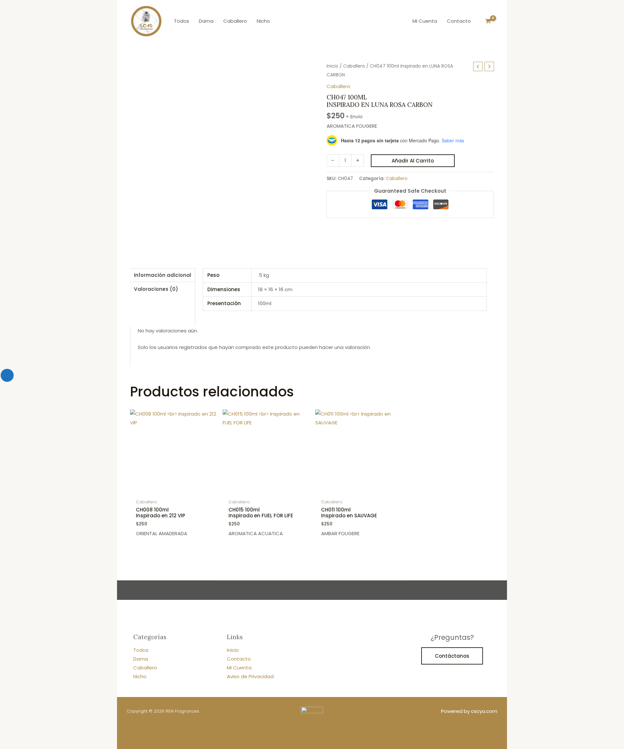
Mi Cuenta (239, 667)
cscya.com (484, 711)
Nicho (140, 676)
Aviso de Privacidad (250, 676)
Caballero (354, 66)
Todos (141, 650)
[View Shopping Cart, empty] (488, 21)
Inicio (332, 66)
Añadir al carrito (413, 160)
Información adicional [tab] (162, 275)
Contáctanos (452, 655)
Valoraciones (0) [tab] (156, 289)
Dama (140, 658)
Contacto (239, 658)
